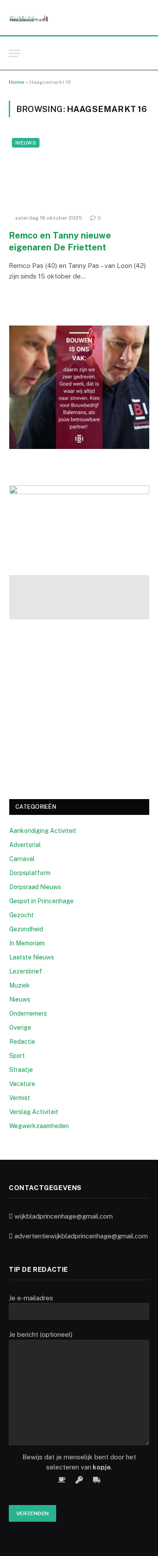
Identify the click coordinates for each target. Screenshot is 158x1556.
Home (16, 82)
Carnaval (22, 858)
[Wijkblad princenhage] (29, 17)
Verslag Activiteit (33, 1111)
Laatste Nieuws (31, 957)
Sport (17, 1055)
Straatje (21, 1069)
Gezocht (21, 915)
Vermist (19, 1097)
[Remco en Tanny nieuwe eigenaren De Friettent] (79, 172)
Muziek (19, 985)
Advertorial (25, 844)
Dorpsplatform (29, 872)
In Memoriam (27, 943)
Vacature (22, 1083)
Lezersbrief (25, 971)
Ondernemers (28, 1013)
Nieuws (25, 142)
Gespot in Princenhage (41, 901)
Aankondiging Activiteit (42, 830)
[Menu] (14, 53)
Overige (20, 1027)
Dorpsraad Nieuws (35, 886)
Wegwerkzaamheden (39, 1125)
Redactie (22, 1041)
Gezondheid (26, 929)
